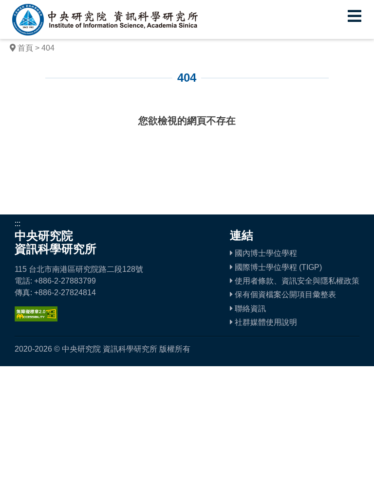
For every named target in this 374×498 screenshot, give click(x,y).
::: (48, 99)
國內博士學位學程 (265, 253)
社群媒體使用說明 (265, 322)
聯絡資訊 (249, 308)
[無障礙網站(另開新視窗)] (36, 319)
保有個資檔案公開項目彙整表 (284, 294)
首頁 (25, 48)
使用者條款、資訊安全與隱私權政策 (296, 281)
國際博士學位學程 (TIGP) (277, 267)
